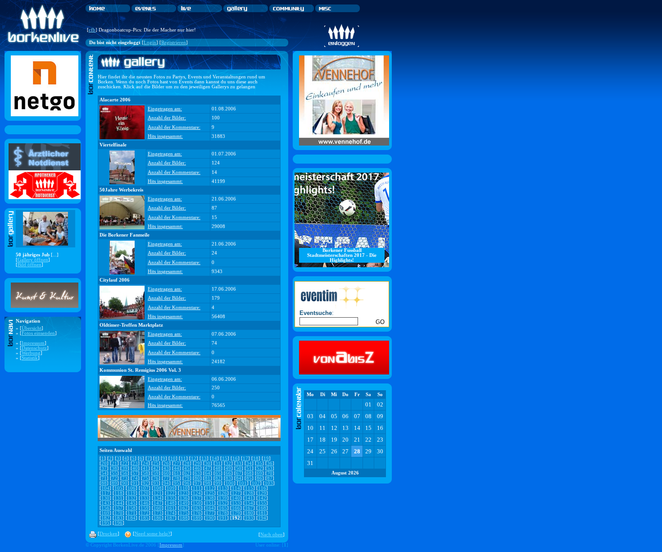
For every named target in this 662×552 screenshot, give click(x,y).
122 (171, 493)
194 (262, 518)
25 (156, 463)
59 (156, 473)
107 (145, 488)
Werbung (31, 353)
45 (187, 468)
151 (210, 503)
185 (145, 518)
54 (104, 473)
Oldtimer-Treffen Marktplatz (131, 325)
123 (184, 493)
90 (124, 483)
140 (236, 498)
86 (259, 478)
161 (171, 508)
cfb (92, 29)
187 (171, 518)
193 (249, 518)
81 (207, 478)
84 (238, 478)
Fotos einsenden (38, 333)
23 (135, 463)
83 (228, 478)
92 (145, 483)
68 (249, 473)
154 (249, 503)
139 (223, 498)
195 (105, 522)
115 (249, 488)
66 (228, 473)
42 (156, 468)
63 (197, 473)
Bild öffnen (29, 264)
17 (245, 458)
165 (223, 508)
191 (223, 518)
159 (145, 508)
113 (223, 488)
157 (118, 508)
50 (238, 468)
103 (269, 483)
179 (236, 513)
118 (118, 493)
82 (218, 478)
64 (207, 473)
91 (135, 483)
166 (236, 508)
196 (118, 522)
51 (249, 468)
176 (197, 513)
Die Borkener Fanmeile (125, 235)
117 (105, 493)
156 (105, 508)
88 (104, 483)
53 (269, 468)
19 (266, 458)
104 (105, 488)
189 (197, 518)
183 (118, 518)
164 (210, 508)
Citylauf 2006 (115, 280)
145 (131, 503)
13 (204, 458)
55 (114, 473)
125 (210, 493)
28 (187, 463)
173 (158, 513)
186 (158, 518)
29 (197, 463)
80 (197, 478)
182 (105, 518)
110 (184, 488)
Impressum (33, 343)
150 (197, 503)
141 (249, 498)
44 (176, 468)
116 (262, 488)
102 (256, 483)
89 (114, 483)
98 (207, 483)
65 (218, 473)
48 (218, 468)
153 (236, 503)
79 (187, 478)
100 (230, 483)
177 (210, 513)
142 (262, 498)
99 (218, 483)
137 (197, 498)
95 (176, 483)
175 (184, 513)
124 (197, 493)
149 (184, 503)
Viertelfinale (113, 144)
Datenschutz (34, 348)
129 (262, 493)
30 (207, 463)
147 (158, 503)
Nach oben (271, 534)
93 (156, 483)
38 (114, 468)
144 (118, 503)
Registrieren (173, 42)
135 (171, 498)
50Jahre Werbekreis (121, 189)
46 (197, 468)
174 (171, 513)
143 (105, 503)
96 (187, 483)
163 (197, 508)
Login (150, 42)
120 (145, 493)
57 (135, 473)
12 (193, 458)
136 (184, 498)
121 (158, 493)
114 (236, 488)
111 (197, 488)
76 (156, 478)
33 (238, 463)
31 (218, 463)
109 (171, 488)
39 (124, 468)
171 (131, 513)
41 (145, 468)
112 (210, 488)
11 (183, 458)
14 (214, 458)
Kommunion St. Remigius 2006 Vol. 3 (140, 370)
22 (124, 463)
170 (118, 513)
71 (104, 478)
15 (224, 458)
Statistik (30, 358)
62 (187, 473)
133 (145, 498)
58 (145, 473)
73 (124, 478)
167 (249, 508)
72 (114, 478)
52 (259, 468)
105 (118, 488)
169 (105, 513)
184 (131, 518)
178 (223, 513)
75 (145, 478)
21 (114, 463)
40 (135, 468)
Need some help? (152, 533)
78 (176, 478)
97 (197, 483)
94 (166, 483)
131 (118, 498)
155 (262, 503)
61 (176, 473)
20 (104, 463)
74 (135, 478)
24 (145, 463)
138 (210, 498)
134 (158, 498)
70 (269, 473)
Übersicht (31, 328)
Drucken (109, 533)
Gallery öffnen (33, 259)
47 (207, 468)
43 (166, 468)
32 (228, 463)
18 (255, 458)
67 (238, 473)
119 (131, 493)
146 (145, 503)
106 (131, 488)
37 (104, 468)
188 (184, 518)
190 (210, 518)
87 (269, 478)
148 (171, 503)
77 (166, 478)
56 (124, 473)
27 (176, 463)
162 (184, 508)
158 (131, 508)
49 (228, 468)
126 (223, 493)
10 (173, 458)
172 (145, 513)
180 (249, 513)
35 (259, 463)
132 (131, 498)
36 (269, 463)
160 (158, 508)
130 (105, 498)
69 (259, 473)
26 (166, 463)
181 (262, 513)
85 (249, 478)
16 (235, 458)
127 (236, 493)
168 (262, 508)
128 (249, 493)
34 (249, 463)
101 (243, 483)
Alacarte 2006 (115, 99)
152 (223, 503)
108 (158, 488)
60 (166, 473)
